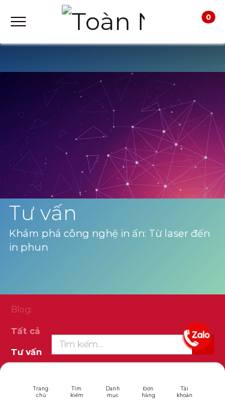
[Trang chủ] (41, 379)
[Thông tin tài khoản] (184, 379)
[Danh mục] (112, 379)
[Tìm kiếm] (76, 379)
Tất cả (25, 331)
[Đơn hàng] (148, 379)
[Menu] (18, 21)
